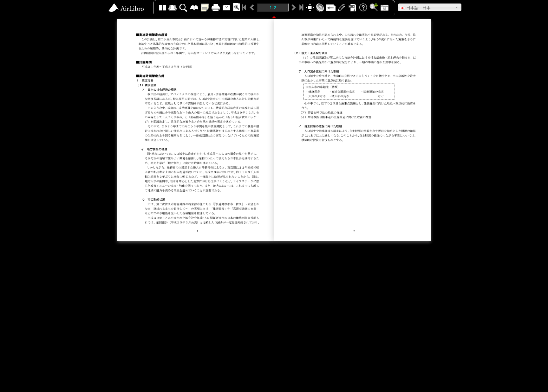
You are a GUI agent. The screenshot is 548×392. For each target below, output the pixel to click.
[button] (429, 7)
